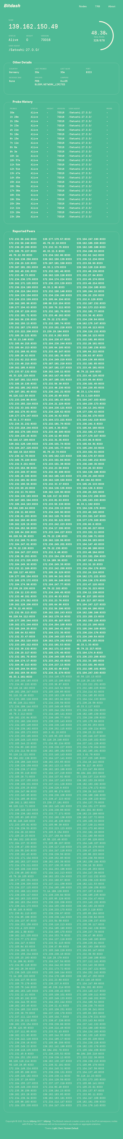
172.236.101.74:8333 (56, 444)
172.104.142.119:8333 (91, 419)
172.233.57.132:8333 (23, 371)
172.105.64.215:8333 (23, 343)
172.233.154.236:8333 (57, 556)
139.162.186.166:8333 (91, 612)
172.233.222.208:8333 (23, 331)
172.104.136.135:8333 (57, 488)
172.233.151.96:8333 (90, 664)
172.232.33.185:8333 (90, 660)
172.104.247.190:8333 (91, 239)
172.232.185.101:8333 (91, 668)
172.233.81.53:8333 (56, 500)
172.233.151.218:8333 (57, 327)
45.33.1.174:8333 (88, 391)
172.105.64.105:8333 (56, 347)
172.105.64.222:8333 (90, 351)
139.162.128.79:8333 (56, 516)
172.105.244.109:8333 (91, 628)
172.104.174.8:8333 (90, 652)
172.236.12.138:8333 (90, 592)
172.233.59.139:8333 (56, 504)
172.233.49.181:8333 (90, 367)
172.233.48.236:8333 (56, 387)
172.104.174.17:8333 (23, 660)
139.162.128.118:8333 (57, 275)
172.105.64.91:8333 (90, 444)
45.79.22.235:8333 (55, 548)
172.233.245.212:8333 (23, 644)
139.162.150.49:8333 (23, 520)
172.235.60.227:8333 (90, 528)
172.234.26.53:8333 (90, 468)
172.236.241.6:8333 (90, 423)
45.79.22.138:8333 (55, 536)
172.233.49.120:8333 (90, 375)
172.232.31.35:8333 (56, 439)
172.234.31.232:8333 (23, 423)
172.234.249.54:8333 (90, 636)
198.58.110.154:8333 (56, 303)
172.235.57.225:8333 (23, 311)
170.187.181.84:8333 (90, 560)
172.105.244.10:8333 (90, 291)
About (111, 6)
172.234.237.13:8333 (56, 664)
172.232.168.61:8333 (23, 351)
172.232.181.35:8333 (56, 355)
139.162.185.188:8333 (91, 247)
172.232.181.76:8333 (56, 311)
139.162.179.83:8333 (23, 411)
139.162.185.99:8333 (23, 303)
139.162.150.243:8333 (57, 612)
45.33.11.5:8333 (54, 251)
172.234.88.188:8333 (90, 548)
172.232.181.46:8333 (56, 271)
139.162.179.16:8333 (56, 616)
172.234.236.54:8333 (90, 319)
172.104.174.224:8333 (57, 279)
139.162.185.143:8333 (57, 476)
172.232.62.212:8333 (23, 359)
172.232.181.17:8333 (90, 431)
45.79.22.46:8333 (20, 608)
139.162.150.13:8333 (23, 323)
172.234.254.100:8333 (57, 624)
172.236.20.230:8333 (90, 295)
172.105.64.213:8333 (23, 347)
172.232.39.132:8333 (23, 648)
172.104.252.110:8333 (23, 640)
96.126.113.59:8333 (22, 395)
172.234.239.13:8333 (56, 508)
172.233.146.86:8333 (23, 399)
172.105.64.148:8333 (56, 580)
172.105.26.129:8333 (56, 572)
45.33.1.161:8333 (20, 676)
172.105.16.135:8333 (23, 383)
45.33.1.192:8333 (88, 504)
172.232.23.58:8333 (56, 468)
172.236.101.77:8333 (56, 448)
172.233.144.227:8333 (57, 532)
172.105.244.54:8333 (23, 668)
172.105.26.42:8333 (22, 355)
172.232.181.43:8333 (56, 399)
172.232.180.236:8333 (91, 347)
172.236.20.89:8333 (56, 395)
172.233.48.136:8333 (90, 271)
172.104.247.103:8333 (91, 399)
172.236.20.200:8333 (23, 247)
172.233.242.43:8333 (56, 660)
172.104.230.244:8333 (57, 343)
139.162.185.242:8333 (23, 387)
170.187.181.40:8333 (23, 391)
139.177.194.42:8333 (90, 411)
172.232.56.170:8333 (90, 415)
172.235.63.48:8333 (56, 668)
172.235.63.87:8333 (90, 355)
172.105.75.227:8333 (23, 251)
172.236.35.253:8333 (23, 556)
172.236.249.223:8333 (57, 636)
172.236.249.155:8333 (57, 656)
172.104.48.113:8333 (23, 664)
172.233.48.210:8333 (23, 363)
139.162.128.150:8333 (57, 480)
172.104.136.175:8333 (91, 508)
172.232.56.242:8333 (23, 239)
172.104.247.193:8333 (91, 672)
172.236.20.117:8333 (23, 652)
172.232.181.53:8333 (56, 644)
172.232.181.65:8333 (90, 363)
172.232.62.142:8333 (90, 255)
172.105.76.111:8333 (56, 307)
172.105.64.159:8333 (23, 532)
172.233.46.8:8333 (89, 439)
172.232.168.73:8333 (23, 540)
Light (54, 1128)
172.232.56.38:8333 (56, 383)
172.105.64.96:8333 (56, 604)
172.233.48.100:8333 (56, 431)
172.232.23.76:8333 (56, 600)
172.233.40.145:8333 (90, 512)
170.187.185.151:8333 (57, 379)
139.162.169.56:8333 (23, 672)
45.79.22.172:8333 (55, 319)
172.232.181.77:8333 (90, 311)
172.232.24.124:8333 (90, 572)
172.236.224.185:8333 (91, 287)
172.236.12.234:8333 (90, 259)
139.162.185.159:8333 (91, 243)
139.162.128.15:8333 (23, 524)
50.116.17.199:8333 (22, 439)
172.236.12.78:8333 (22, 456)
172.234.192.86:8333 (56, 255)
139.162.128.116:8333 (91, 267)
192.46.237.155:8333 (90, 596)
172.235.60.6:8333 (89, 524)
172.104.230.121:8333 (57, 407)
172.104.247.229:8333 (23, 448)
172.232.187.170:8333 (23, 327)
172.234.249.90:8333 (56, 512)
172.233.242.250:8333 (57, 568)
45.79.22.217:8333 (89, 648)
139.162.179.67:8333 (90, 456)
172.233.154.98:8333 (23, 468)
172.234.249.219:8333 (57, 359)
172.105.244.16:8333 (90, 448)
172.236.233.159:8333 (23, 299)
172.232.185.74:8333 (56, 323)
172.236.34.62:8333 (56, 415)
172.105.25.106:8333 (23, 476)
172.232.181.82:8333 (23, 480)
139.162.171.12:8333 (56, 648)
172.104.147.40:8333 (90, 544)
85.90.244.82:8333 (89, 480)
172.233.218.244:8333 (23, 427)
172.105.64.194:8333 (56, 299)
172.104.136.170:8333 (91, 580)
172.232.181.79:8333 (56, 423)
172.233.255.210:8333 (23, 403)
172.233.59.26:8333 (22, 488)
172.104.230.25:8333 (23, 435)
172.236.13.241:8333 (90, 407)
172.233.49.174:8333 (90, 279)
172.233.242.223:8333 (57, 524)
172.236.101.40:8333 (90, 383)
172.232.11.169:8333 (23, 568)
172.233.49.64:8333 (90, 379)
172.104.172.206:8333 (91, 496)
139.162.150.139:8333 (57, 259)
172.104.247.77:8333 (56, 584)
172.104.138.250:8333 (23, 259)
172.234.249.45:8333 (56, 592)
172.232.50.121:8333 (56, 520)
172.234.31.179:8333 (56, 672)
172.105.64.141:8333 (56, 576)
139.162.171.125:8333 (23, 283)
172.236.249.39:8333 (56, 564)
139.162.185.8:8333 (22, 367)
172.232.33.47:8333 (22, 636)
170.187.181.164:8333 (23, 500)
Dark (60, 1128)
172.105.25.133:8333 (90, 484)
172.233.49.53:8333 (56, 596)
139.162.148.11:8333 (56, 371)
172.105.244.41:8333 (56, 628)
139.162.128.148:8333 (23, 444)
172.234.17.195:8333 (56, 528)
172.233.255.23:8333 (90, 616)
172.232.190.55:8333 (23, 484)
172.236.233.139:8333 (57, 283)
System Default (71, 1128)
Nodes (83, 6)
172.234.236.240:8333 (57, 295)
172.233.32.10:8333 (90, 564)
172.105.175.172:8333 (23, 580)
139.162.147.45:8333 (56, 375)
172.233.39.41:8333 (90, 315)
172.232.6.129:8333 (90, 299)
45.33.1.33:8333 (87, 644)
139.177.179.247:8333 (23, 415)
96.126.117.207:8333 (90, 600)
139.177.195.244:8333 (23, 620)
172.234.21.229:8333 (56, 403)
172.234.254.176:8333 (91, 568)
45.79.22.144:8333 (89, 371)
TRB (97, 6)
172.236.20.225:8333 (90, 492)
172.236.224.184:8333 (23, 291)
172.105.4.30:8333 (55, 427)
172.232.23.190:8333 (90, 624)
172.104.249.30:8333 (23, 564)
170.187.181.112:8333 (23, 379)
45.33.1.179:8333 (54, 267)
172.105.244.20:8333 (23, 628)
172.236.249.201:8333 (57, 544)
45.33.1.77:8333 (20, 419)
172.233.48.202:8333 (56, 315)
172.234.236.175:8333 (23, 279)
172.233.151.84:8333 (56, 460)
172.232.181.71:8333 (23, 315)
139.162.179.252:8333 (23, 600)
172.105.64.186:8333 (90, 608)
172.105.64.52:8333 (22, 632)
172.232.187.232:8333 (91, 303)
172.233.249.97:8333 (23, 472)
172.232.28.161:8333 (90, 343)
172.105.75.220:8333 (23, 460)
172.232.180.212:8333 (91, 460)
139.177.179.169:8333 (91, 520)
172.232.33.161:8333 (23, 407)
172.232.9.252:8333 (56, 335)
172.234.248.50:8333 (90, 251)
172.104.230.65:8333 (90, 387)
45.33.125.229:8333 (22, 375)
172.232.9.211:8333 (22, 464)
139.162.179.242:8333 (57, 640)
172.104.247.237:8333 (23, 552)
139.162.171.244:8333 (23, 624)
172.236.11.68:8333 (22, 512)
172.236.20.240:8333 (90, 476)
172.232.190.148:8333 (57, 291)
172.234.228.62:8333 (56, 411)
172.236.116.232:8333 (91, 331)
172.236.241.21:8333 (56, 391)
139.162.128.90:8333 (56, 492)
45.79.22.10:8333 (54, 243)
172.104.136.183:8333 (23, 496)
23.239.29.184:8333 (56, 331)
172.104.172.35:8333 (56, 632)
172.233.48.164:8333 (90, 552)
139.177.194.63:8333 (23, 307)
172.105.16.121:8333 (23, 335)
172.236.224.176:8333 (91, 632)
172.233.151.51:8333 (90, 452)
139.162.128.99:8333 (56, 540)
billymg (33, 1121)
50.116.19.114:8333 (22, 452)
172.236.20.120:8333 (23, 263)
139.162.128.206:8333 (23, 604)
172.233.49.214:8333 (90, 283)
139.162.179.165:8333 (23, 431)
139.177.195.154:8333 (23, 576)
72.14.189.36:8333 (55, 560)
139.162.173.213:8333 (91, 307)
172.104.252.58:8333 (23, 528)
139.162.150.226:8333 (91, 620)
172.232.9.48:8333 (55, 552)
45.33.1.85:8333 (54, 287)
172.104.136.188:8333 (91, 472)
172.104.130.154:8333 (23, 295)
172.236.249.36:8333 (90, 464)
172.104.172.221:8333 (57, 419)
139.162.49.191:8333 (23, 271)
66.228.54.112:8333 (22, 616)
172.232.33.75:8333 (56, 247)
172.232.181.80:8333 (90, 339)
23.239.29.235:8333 (22, 588)
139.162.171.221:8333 (91, 576)
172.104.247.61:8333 (23, 544)
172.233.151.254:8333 (91, 556)
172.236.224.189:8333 (23, 287)
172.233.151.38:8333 (56, 464)
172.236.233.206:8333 (91, 656)
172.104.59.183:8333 (90, 540)
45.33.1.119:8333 (88, 395)
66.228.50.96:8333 (21, 536)
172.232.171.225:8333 (23, 560)
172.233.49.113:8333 (90, 327)
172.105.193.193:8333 (91, 500)
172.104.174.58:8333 (23, 584)
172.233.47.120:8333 (90, 584)
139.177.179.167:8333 (91, 435)
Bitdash (12, 6)
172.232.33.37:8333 (56, 484)
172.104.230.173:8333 (91, 403)
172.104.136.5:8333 (90, 488)
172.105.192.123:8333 (57, 456)
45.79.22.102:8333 (55, 588)
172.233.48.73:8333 (22, 275)
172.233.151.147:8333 (91, 516)
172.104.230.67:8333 (56, 339)
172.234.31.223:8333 (90, 588)
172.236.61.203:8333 (23, 516)
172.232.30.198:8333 (56, 472)
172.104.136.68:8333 (90, 359)
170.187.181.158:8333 (57, 263)
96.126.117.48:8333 (22, 572)
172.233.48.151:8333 (23, 596)
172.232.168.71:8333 (90, 536)
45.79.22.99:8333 (20, 255)
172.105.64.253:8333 (90, 640)
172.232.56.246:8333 (23, 243)
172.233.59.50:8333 (90, 263)
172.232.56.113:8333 (23, 612)
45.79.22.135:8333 (21, 548)
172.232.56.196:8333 (56, 608)
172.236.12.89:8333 (56, 435)
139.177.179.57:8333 (56, 239)
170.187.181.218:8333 (57, 363)
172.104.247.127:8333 (91, 604)
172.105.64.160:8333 (90, 427)
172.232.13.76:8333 (22, 492)
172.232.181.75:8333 (23, 656)
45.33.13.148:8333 (21, 339)
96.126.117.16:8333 (56, 496)
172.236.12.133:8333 (23, 592)
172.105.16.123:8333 (90, 335)
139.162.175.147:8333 (91, 323)
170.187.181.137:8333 (57, 367)
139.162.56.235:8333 (23, 319)
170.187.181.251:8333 (23, 267)
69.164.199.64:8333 (22, 508)
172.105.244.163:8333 (23, 504)
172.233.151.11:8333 (90, 532)
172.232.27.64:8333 (90, 275)
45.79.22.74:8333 (54, 452)
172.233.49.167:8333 (56, 620)
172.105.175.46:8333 (56, 652)
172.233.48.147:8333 (56, 351)
